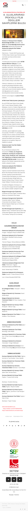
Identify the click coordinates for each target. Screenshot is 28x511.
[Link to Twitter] (25, 509)
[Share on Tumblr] (15, 426)
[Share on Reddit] (21, 426)
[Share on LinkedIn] (12, 426)
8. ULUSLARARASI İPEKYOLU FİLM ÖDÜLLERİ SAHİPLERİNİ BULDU (14, 19)
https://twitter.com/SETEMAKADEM (12, 408)
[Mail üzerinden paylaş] (24, 426)
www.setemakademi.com (8, 406)
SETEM (21, 416)
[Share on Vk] (18, 426)
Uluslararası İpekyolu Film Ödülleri (14, 12)
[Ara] (22, 5)
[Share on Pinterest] (9, 426)
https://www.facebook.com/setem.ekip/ (12, 410)
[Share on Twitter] (6, 426)
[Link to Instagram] (20, 509)
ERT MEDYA (8, 507)
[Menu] (25, 5)
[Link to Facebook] (23, 509)
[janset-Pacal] (14, 33)
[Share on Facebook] (3, 426)
